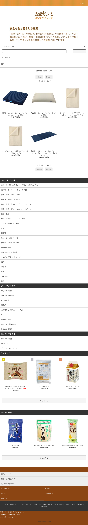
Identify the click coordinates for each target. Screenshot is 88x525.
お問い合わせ (5, 498)
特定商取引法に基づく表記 (50, 504)
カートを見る (49, 493)
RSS (42, 506)
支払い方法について (15, 504)
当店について (6, 343)
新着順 (50, 71)
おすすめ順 (39, 71)
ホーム (4, 57)
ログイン (3, 493)
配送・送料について (27, 504)
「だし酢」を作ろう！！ (10, 348)
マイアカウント (5, 488)
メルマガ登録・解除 (77, 504)
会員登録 (47, 488)
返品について (37, 504)
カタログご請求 (6, 339)
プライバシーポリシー (64, 504)
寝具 (8, 57)
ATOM (45, 506)
